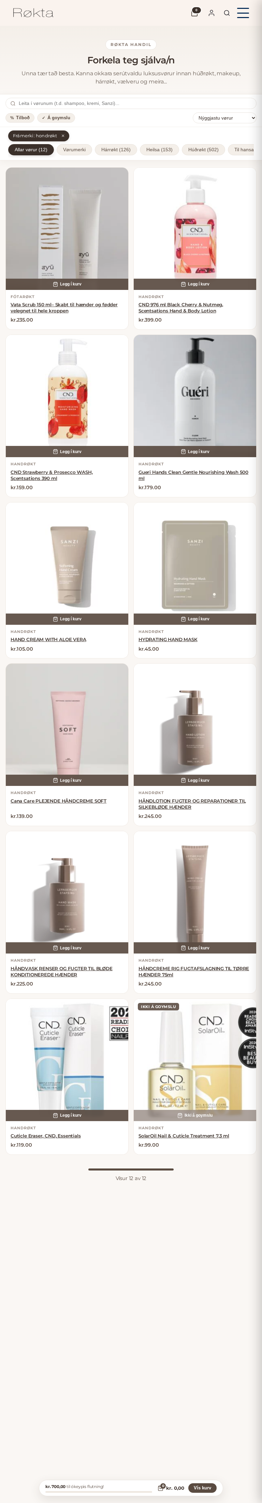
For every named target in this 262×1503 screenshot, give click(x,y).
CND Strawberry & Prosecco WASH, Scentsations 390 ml (51, 475)
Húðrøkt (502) (203, 149)
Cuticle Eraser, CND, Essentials (46, 1135)
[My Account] (211, 13)
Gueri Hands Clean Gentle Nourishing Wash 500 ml (193, 475)
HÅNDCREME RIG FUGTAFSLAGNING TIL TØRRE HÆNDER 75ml (194, 971)
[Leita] (226, 12)
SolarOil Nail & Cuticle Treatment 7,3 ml (184, 1135)
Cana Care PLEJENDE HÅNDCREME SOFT (58, 801)
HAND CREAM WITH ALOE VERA (48, 639)
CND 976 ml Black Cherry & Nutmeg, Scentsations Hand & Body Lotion (181, 307)
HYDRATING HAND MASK (168, 639)
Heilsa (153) (159, 149)
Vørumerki (74, 149)
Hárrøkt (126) (116, 149)
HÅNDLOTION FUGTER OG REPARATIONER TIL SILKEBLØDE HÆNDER (192, 804)
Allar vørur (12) (31, 149)
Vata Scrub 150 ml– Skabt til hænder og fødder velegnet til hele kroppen (64, 307)
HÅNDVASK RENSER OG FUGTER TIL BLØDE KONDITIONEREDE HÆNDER (62, 971)
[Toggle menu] (243, 13)
